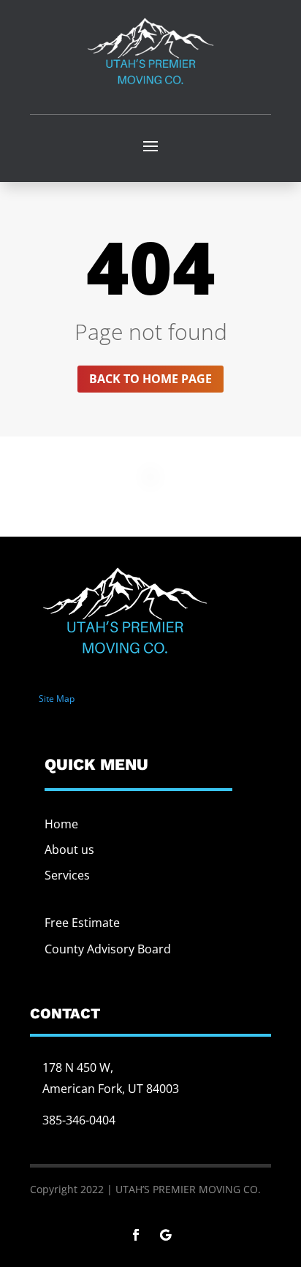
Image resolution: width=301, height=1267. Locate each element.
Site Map (57, 698)
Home (61, 824)
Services (67, 875)
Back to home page (150, 379)
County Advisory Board (108, 949)
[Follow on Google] (165, 1235)
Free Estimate (82, 923)
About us (69, 849)
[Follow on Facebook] (136, 1235)
